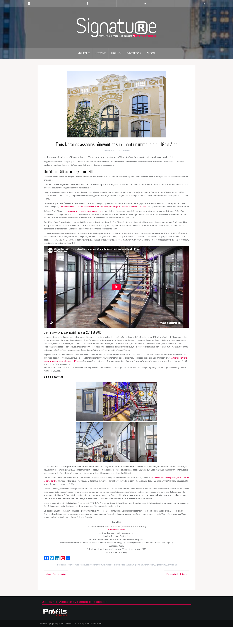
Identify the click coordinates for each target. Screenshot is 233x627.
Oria (81, 623)
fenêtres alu (111, 564)
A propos (151, 53)
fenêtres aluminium (125, 564)
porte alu (139, 564)
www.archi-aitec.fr (116, 529)
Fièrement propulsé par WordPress (55, 623)
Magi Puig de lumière (56, 574)
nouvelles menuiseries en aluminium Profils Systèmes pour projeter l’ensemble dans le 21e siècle (103, 206)
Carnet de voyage (134, 53)
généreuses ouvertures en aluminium (84, 211)
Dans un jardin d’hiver (176, 574)
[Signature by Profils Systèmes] (116, 27)
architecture (99, 564)
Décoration (116, 53)
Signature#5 (160, 564)
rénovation (149, 564)
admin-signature (124, 150)
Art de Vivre (100, 53)
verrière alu (172, 564)
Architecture (84, 53)
